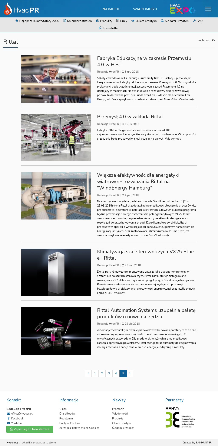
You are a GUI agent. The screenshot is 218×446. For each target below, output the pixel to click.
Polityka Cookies (69, 423)
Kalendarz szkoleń (79, 21)
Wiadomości (145, 9)
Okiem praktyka (146, 21)
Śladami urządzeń (176, 21)
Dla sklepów (67, 414)
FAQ (199, 21)
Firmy (123, 21)
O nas (63, 409)
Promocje (111, 9)
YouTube (16, 423)
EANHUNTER (204, 442)
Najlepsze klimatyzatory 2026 (39, 21)
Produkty (105, 21)
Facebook (17, 419)
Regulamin (66, 419)
